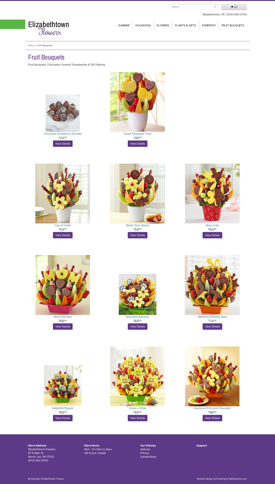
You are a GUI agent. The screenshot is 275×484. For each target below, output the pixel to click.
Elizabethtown (48, 28)
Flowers (163, 25)
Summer (123, 25)
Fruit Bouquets (232, 25)
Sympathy (209, 25)
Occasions (143, 25)
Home (31, 45)
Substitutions (148, 456)
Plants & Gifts (185, 25)
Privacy (144, 452)
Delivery (145, 449)
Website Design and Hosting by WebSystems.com (222, 478)
